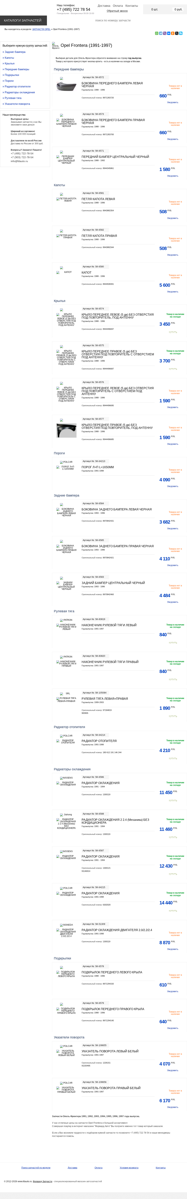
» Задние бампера (14, 51)
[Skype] (180, 33)
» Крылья (8, 63)
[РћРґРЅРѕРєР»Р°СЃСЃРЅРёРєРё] (172, 33)
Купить (173, 332)
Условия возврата (129, 1167)
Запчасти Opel (41, 29)
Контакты (131, 5)
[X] (176, 33)
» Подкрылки (11, 74)
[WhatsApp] (156, 33)
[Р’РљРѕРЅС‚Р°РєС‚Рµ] (168, 33)
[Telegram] (160, 33)
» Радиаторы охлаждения (19, 92)
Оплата (118, 5)
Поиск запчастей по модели (35, 1167)
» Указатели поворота (16, 103)
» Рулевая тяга (12, 97)
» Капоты (8, 57)
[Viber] (164, 33)
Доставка (104, 5)
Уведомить (172, 102)
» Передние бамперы (16, 69)
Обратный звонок (117, 10)
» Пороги (8, 80)
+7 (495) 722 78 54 (73, 9)
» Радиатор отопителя (16, 86)
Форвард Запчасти (42, 1181)
